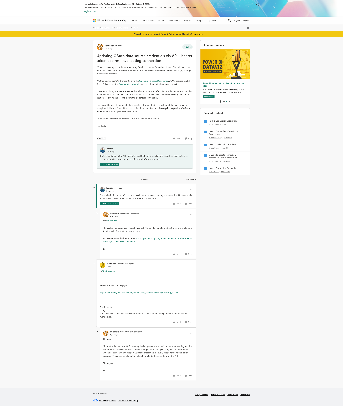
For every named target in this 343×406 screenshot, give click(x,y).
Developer (134, 28)
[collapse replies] (94, 187)
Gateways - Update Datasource (153, 80)
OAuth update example (129, 84)
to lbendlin (134, 213)
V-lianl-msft (111, 263)
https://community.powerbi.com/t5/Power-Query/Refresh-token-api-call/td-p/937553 (139, 292)
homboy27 (224, 124)
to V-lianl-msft (136, 331)
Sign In (246, 20)
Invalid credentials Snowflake (222, 144)
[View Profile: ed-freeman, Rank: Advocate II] (100, 47)
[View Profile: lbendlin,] (102, 150)
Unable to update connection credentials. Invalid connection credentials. (223, 156)
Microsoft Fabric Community (103, 28)
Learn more (198, 34)
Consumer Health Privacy (128, 400)
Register (237, 20)
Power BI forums (122, 28)
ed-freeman (109, 45)
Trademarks (245, 394)
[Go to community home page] (109, 20)
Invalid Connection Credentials (223, 120)
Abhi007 (226, 148)
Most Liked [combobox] (190, 179)
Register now (90, 11)
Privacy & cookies (218, 394)
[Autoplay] (221, 101)
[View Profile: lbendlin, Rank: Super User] (102, 189)
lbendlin (110, 148)
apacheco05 (227, 137)
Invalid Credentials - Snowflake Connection (223, 132)
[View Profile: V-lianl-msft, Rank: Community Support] (102, 265)
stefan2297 (225, 171)
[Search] (229, 20)
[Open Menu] (248, 28)
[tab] (224, 101)
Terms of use (232, 394)
